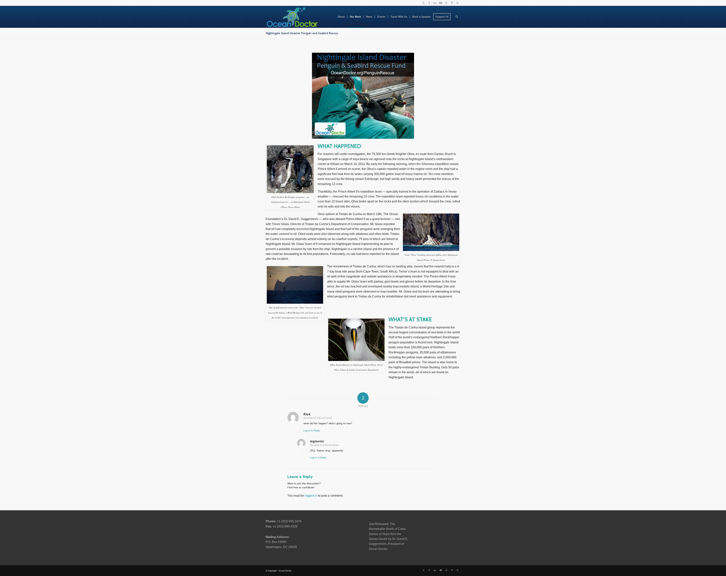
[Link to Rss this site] (457, 3)
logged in (311, 495)
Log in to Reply (311, 430)
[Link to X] (423, 3)
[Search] (456, 17)
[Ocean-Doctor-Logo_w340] (292, 17)
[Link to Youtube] (440, 3)
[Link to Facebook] (429, 3)
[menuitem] (341, 17)
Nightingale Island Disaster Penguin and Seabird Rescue (302, 33)
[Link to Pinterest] (452, 3)
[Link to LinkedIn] (434, 3)
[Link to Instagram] (446, 3)
